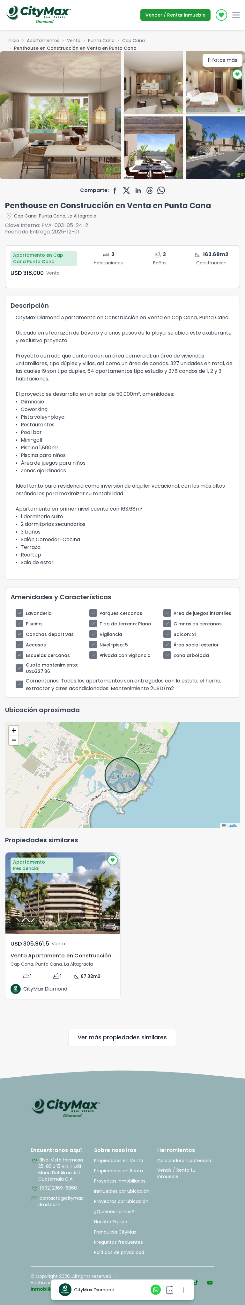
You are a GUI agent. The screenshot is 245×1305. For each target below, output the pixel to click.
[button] (14, 730)
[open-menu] (236, 15)
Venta (73, 40)
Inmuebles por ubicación (121, 1191)
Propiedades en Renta (118, 1171)
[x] (126, 190)
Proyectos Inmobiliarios (119, 1181)
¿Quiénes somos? (114, 1211)
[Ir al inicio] (66, 1108)
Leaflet (232, 825)
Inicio (13, 40)
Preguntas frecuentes (118, 1242)
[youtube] (209, 1282)
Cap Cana (133, 40)
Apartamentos (43, 40)
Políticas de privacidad (119, 1252)
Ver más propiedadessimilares (122, 1037)
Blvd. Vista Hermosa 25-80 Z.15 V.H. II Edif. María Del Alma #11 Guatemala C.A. (57, 1169)
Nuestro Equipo (110, 1222)
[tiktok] (195, 1282)
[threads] (149, 190)
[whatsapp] (161, 190)
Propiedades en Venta (118, 1160)
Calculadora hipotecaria (184, 1160)
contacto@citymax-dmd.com (58, 1201)
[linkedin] (138, 190)
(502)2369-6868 (54, 1188)
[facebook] (115, 190)
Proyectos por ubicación (121, 1201)
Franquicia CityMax (115, 1232)
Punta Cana (101, 40)
